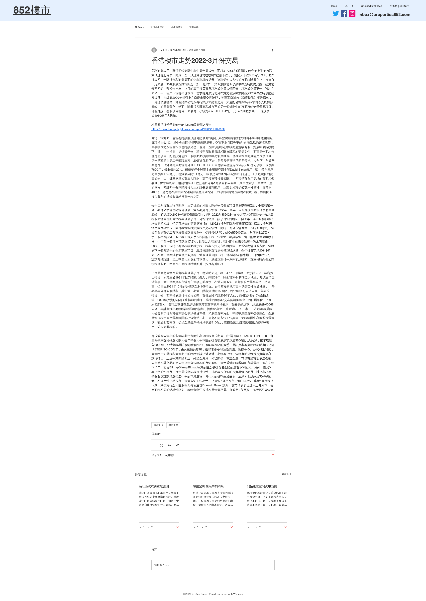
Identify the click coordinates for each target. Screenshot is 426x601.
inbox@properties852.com (384, 14)
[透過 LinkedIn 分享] (169, 445)
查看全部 (286, 474)
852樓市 (32, 10)
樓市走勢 (173, 425)
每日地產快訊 (157, 27)
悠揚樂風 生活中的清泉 (208, 486)
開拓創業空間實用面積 (262, 486)
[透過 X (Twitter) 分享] (161, 445)
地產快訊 (158, 425)
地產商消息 (177, 27)
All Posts (139, 27)
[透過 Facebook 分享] (153, 445)
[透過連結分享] (177, 445)
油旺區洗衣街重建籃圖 (154, 486)
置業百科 (194, 27)
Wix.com (238, 594)
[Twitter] (336, 13)
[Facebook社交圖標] (344, 13)
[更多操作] (273, 50)
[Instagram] (352, 13)
